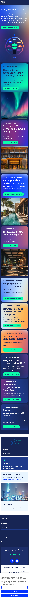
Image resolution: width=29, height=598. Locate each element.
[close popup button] (28, 566)
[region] (14, 585)
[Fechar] (27, 575)
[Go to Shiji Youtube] (17, 561)
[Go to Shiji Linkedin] (12, 561)
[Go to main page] (3, 2)
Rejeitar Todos (14, 591)
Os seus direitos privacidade (14, 587)
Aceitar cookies (14, 595)
